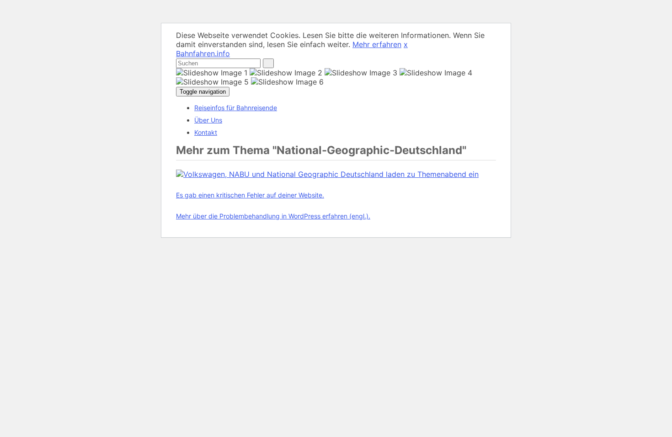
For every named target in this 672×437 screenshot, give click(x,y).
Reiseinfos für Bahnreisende (235, 108)
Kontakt (205, 132)
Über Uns (208, 120)
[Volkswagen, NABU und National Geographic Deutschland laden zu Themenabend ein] (327, 174)
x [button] (406, 44)
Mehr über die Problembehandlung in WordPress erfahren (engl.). (273, 216)
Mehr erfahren (376, 44)
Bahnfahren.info (203, 53)
